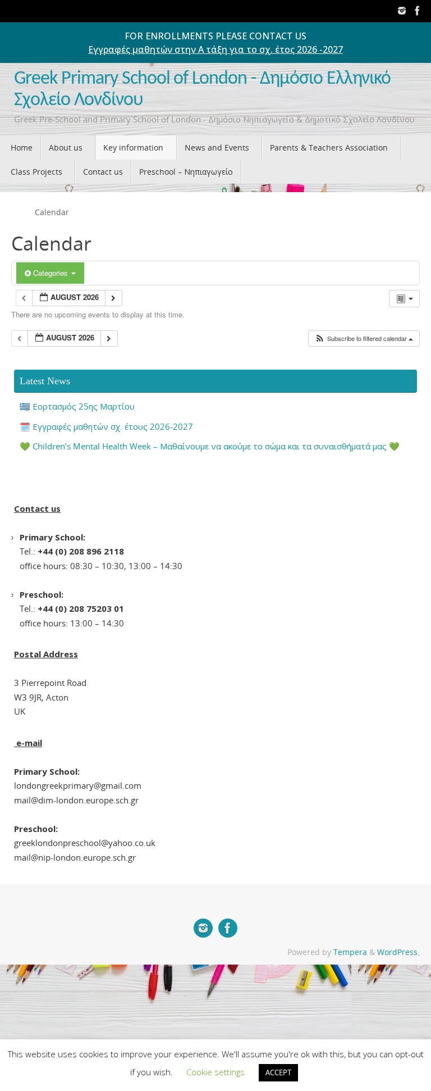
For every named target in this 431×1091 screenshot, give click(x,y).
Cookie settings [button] (215, 1072)
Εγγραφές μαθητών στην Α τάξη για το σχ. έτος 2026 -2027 (215, 49)
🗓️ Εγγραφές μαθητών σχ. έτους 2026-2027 (106, 426)
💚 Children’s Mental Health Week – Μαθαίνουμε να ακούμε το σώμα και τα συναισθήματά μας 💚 (210, 446)
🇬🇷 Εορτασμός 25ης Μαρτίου (77, 406)
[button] (364, 338)
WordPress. (398, 952)
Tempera (350, 952)
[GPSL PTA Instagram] (402, 11)
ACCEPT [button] (278, 1072)
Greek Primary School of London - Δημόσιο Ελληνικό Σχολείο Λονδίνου (202, 89)
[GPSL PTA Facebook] (417, 11)
